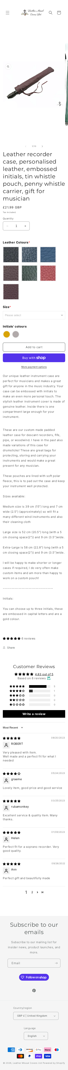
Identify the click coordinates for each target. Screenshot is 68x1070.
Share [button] (11, 647)
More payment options (34, 366)
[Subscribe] (56, 963)
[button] (7, 13)
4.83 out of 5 (44, 674)
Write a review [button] (34, 714)
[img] (12, 738)
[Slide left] (26, 146)
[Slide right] (42, 146)
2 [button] (32, 892)
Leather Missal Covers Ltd (27, 1063)
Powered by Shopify (54, 1063)
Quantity (8, 218)
